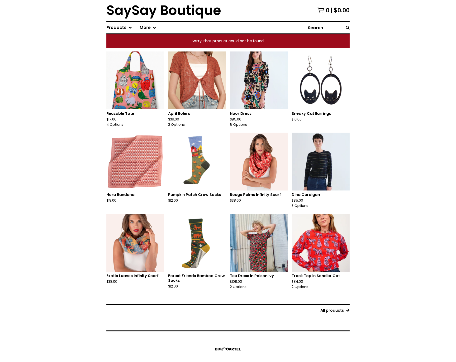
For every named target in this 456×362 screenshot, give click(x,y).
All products (332, 310)
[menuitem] (119, 27)
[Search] (348, 27)
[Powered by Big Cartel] (228, 349)
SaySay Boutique (163, 10)
